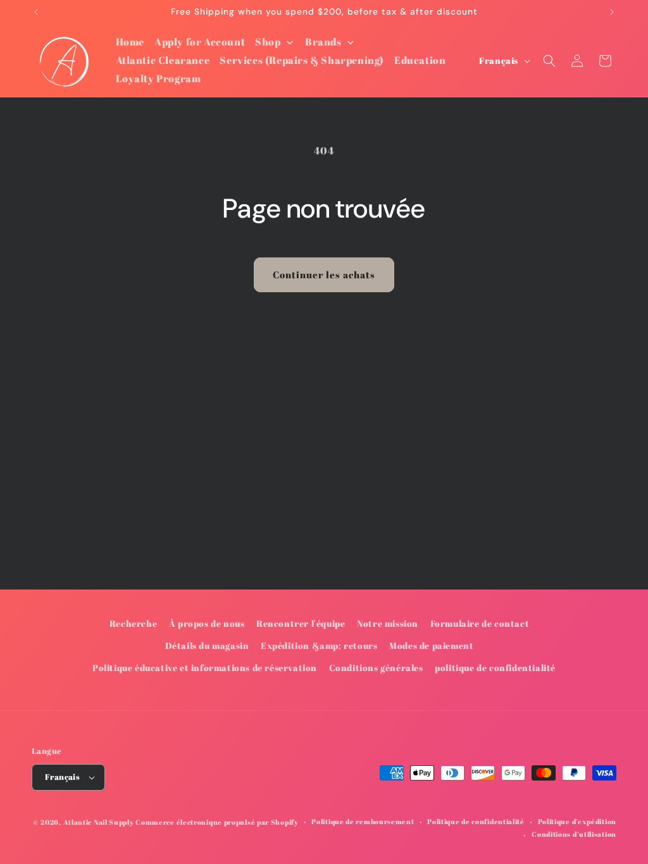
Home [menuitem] (130, 42)
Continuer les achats (324, 274)
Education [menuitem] (420, 60)
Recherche (133, 623)
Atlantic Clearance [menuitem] (163, 60)
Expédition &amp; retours (319, 645)
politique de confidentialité (495, 668)
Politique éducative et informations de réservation (204, 668)
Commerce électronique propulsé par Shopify (216, 822)
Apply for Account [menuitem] (199, 42)
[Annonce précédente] (36, 12)
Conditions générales (376, 668)
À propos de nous (207, 623)
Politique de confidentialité (476, 821)
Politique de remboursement (362, 821)
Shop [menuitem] (267, 42)
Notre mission (387, 623)
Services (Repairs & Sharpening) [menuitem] (302, 60)
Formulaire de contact (480, 623)
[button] (549, 61)
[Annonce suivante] (612, 12)
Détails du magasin (207, 645)
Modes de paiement (431, 645)
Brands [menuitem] (323, 42)
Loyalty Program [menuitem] (158, 78)
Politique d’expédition (577, 821)
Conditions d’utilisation (574, 834)
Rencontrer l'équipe (300, 623)
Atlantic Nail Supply (98, 822)
